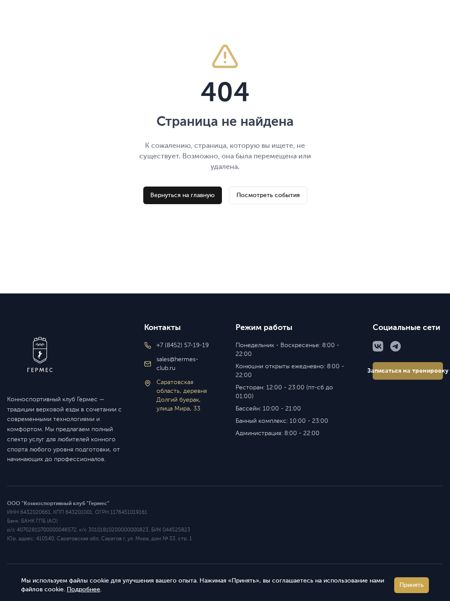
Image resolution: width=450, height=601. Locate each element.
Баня (208, 28)
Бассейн (244, 28)
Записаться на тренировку (408, 371)
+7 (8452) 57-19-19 (350, 28)
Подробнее (83, 589)
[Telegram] (395, 346)
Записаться (419, 28)
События (136, 28)
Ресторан (288, 28)
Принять (411, 585)
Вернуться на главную (182, 195)
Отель (175, 28)
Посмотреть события (268, 195)
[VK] (378, 346)
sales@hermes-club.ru (177, 363)
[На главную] (65, 355)
